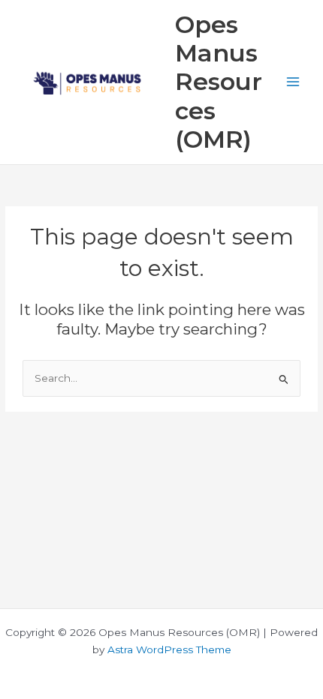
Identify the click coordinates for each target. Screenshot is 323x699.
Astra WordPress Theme (169, 650)
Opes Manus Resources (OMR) (218, 82)
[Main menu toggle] (293, 82)
